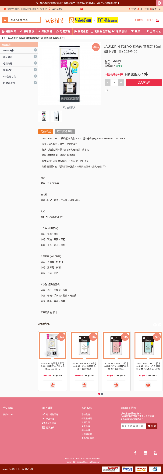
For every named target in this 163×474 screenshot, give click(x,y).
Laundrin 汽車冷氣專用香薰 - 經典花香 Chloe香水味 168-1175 (52, 366)
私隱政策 (86, 422)
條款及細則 (87, 418)
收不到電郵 (87, 434)
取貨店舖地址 (64, 131)
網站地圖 (86, 430)
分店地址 (50, 419)
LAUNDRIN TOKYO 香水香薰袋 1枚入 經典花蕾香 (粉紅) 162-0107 (116, 366)
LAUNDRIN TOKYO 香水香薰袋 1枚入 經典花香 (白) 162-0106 (84, 366)
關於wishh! (8, 414)
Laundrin (117, 60)
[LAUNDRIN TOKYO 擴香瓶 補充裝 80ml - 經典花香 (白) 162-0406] (44, 115)
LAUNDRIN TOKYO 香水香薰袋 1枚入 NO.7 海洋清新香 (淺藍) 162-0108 (148, 366)
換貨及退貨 (51, 423)
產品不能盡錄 (88, 438)
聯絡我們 (86, 414)
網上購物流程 (52, 414)
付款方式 (50, 427)
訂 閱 (153, 426)
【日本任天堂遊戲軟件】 (108, 2)
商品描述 (46, 131)
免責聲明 (86, 426)
